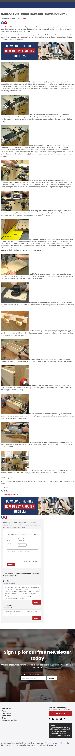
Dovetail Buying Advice (9, 495)
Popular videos (8, 709)
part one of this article (11, 27)
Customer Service (9, 720)
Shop (4, 718)
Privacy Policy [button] (65, 743)
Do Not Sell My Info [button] (7, 745)
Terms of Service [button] (51, 743)
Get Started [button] (60, 713)
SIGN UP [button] (52, 678)
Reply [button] (37, 602)
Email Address (22, 540)
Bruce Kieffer (21, 19)
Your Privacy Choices (45, 745)
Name (9, 540)
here (23, 527)
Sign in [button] (36, 534)
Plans (4, 711)
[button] (2, 22)
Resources (6, 716)
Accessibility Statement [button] (26, 745)
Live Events (6, 713)
